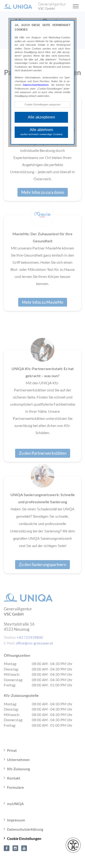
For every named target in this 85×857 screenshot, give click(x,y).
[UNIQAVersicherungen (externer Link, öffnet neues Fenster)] (24, 848)
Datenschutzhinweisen (36, 84)
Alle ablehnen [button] (41, 132)
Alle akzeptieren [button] (41, 117)
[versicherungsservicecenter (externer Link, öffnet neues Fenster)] (6, 848)
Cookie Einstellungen (24, 838)
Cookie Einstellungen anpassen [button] (42, 104)
